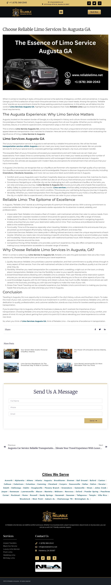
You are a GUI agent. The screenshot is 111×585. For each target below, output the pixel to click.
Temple (92, 495)
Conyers (63, 484)
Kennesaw (14, 491)
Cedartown (19, 484)
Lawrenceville (27, 491)
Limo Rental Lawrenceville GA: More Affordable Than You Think (88, 364)
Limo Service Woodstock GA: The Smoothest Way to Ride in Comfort (34, 364)
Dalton (93, 484)
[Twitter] (94, 3)
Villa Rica (102, 495)
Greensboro (66, 488)
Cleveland (52, 484)
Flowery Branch (52, 488)
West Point (38, 499)
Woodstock (25, 499)
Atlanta (38, 480)
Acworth (8, 480)
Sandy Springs (46, 495)
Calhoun (7, 484)
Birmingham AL (82, 499)
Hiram (89, 488)
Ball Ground (82, 480)
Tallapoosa (82, 495)
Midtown (59, 491)
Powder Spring (91, 491)
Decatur (102, 484)
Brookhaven (59, 480)
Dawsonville (74, 484)
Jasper (4, 491)
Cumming (41, 484)
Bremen (70, 480)
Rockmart (15, 495)
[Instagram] (99, 3)
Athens (30, 480)
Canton (101, 480)
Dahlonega (16, 488)
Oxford (79, 491)
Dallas (85, 484)
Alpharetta (19, 480)
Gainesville (80, 488)
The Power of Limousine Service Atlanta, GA (90, 351)
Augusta (48, 480)
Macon (39, 491)
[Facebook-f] (89, 3)
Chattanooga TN (65, 499)
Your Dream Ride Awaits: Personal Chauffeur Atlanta (34, 351)
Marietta (48, 491)
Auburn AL (50, 499)
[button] (61, 12)
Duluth (6, 488)
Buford (93, 480)
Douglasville (36, 488)
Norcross (69, 491)
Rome (25, 495)
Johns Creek (100, 488)
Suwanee (70, 495)
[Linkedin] (54, 558)
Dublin (26, 488)
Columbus (30, 484)
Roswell (33, 495)
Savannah (59, 495)
